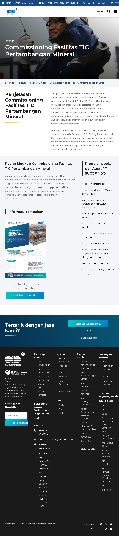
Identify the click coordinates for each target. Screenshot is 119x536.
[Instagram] (106, 529)
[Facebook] (101, 524)
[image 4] (11, 11)
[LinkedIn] (111, 529)
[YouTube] (111, 524)
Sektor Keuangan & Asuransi (86, 401)
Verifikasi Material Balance (95, 263)
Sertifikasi (63, 376)
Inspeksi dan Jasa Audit (64, 369)
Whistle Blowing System (106, 453)
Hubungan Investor (105, 355)
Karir (37, 418)
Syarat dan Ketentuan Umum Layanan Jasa (108, 425)
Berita (62, 409)
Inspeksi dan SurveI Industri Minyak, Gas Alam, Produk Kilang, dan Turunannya (96, 253)
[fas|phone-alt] (36, 430)
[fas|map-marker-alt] (36, 445)
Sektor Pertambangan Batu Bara (89, 365)
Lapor (105, 413)
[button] (101, 12)
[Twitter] (106, 524)
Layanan (60, 354)
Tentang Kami (39, 355)
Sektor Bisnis (81, 355)
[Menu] (115, 11)
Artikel (62, 405)
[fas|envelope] (36, 439)
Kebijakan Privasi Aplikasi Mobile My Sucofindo (107, 475)
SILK (104, 485)
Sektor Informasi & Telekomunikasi (88, 426)
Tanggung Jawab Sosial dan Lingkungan (41, 408)
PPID (104, 409)
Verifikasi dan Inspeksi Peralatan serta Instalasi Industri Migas (94, 204)
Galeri (62, 413)
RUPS (104, 361)
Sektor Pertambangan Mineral (89, 375)
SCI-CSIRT (107, 490)
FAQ (104, 405)
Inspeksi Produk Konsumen (95, 243)
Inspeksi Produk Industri (94, 183)
